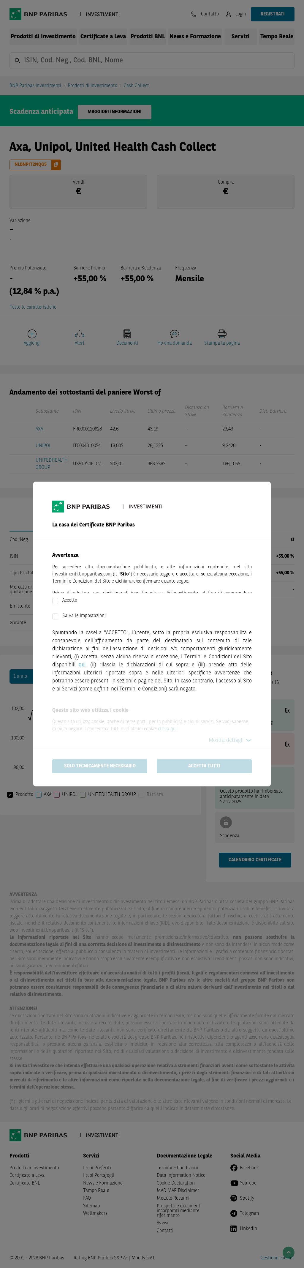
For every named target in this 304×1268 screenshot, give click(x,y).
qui (82, 665)
